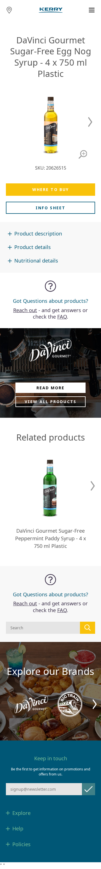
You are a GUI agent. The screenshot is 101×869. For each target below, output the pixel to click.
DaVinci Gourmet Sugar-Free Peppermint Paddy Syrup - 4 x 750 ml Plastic (50, 538)
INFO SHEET (50, 207)
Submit (88, 789)
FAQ (62, 316)
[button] (90, 122)
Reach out (25, 310)
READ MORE (50, 387)
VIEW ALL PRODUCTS (50, 401)
